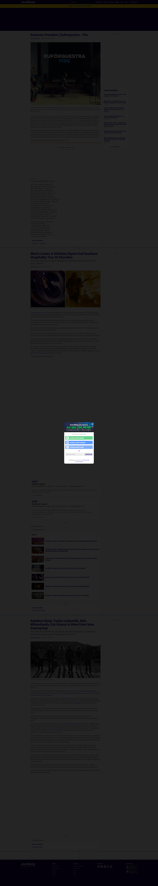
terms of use (86, 460)
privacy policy (80, 461)
